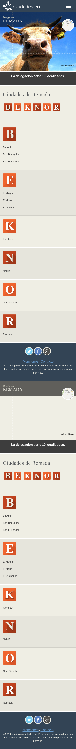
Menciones (31, 361)
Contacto (47, 361)
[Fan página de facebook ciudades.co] (38, 351)
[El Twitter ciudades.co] (29, 351)
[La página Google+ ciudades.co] (47, 351)
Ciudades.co (26, 6)
